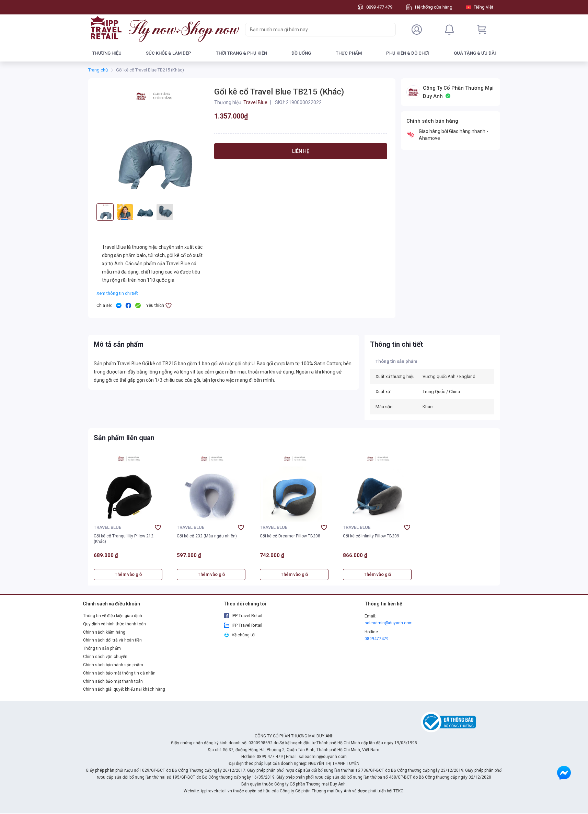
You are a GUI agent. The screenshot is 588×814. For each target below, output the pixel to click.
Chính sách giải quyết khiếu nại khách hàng (124, 689)
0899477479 (377, 638)
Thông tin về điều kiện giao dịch (112, 615)
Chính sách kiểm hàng (104, 632)
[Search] (389, 29)
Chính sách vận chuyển (105, 656)
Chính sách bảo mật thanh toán (113, 681)
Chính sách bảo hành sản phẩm (113, 664)
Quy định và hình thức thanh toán (114, 624)
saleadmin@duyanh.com (389, 623)
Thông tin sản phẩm (102, 648)
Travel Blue (107, 527)
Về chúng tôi (243, 635)
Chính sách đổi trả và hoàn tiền (112, 640)
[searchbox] (314, 29)
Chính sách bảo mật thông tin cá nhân (119, 673)
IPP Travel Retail (247, 615)
